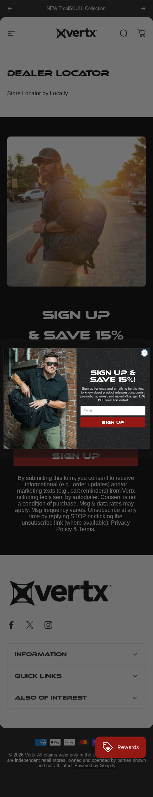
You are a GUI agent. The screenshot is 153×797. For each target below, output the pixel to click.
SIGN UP (113, 422)
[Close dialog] (144, 353)
